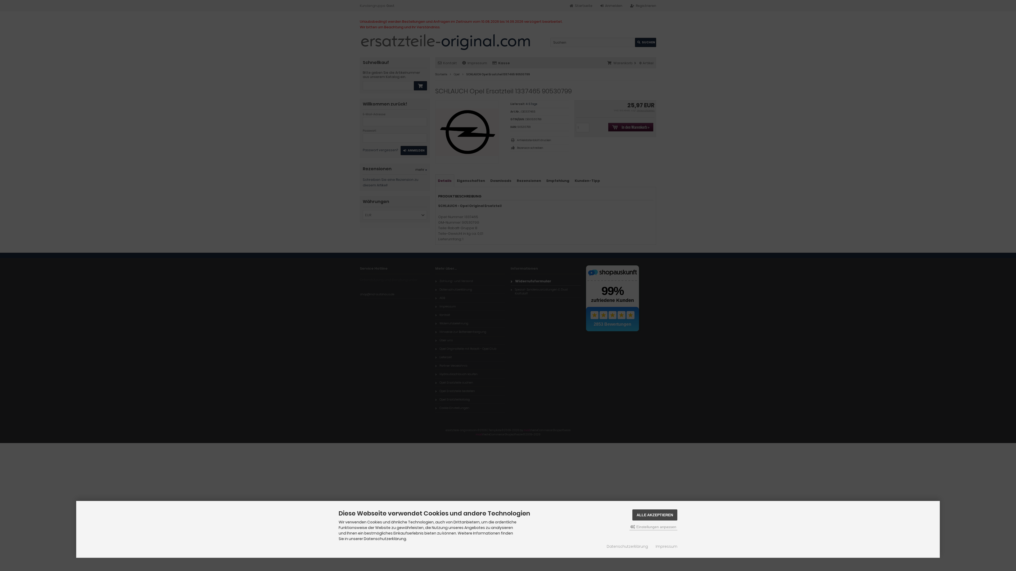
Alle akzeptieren (655, 515)
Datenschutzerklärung (627, 546)
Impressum (666, 546)
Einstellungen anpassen (655, 527)
